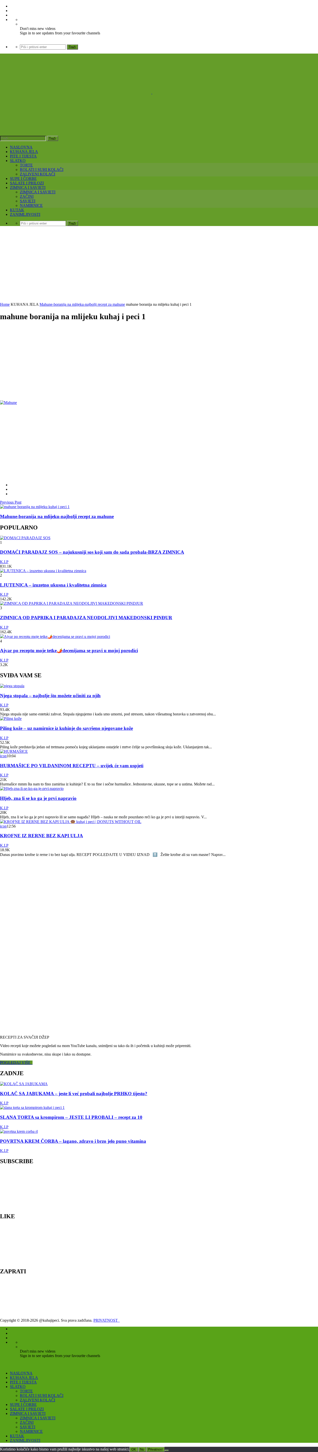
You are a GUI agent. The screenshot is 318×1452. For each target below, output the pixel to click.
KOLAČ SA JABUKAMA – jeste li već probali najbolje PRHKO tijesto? (73, 1093)
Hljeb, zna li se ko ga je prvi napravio (38, 798)
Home (5, 304)
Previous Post (10, 502)
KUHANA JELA (24, 152)
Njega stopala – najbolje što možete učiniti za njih (50, 695)
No (142, 1449)
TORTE (26, 165)
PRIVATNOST (106, 1320)
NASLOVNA (21, 147)
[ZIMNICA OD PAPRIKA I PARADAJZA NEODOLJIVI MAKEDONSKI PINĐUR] (71, 603)
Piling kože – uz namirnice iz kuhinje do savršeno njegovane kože (66, 728)
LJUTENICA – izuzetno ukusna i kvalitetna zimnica (53, 585)
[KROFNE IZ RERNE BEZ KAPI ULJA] (70, 822)
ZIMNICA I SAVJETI (27, 187)
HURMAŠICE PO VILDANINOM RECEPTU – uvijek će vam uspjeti (71, 765)
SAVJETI (27, 201)
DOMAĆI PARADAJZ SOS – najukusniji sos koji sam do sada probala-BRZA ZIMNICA (92, 552)
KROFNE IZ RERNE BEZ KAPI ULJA (41, 835)
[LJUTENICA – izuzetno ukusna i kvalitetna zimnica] (43, 571)
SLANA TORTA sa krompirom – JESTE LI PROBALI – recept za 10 (71, 1117)
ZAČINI (27, 196)
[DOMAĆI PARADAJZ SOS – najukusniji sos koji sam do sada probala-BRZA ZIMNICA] (25, 538)
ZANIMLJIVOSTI (25, 214)
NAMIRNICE (31, 205)
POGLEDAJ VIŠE (16, 1063)
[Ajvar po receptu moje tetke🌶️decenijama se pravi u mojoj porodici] (55, 636)
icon (3, 756)
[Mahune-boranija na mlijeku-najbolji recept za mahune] (35, 507)
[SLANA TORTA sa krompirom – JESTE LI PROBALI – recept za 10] (32, 1107)
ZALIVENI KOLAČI (37, 174)
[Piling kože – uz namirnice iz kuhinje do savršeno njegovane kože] (11, 718)
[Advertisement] (159, 265)
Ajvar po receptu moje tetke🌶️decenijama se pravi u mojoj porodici (69, 650)
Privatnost (155, 1449)
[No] (167, 1450)
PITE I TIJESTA (23, 156)
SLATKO (18, 160)
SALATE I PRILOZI (27, 183)
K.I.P (4, 562)
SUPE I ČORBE (23, 178)
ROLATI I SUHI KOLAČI (41, 169)
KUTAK (17, 210)
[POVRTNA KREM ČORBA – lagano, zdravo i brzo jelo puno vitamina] (19, 1131)
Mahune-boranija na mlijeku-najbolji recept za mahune (82, 304)
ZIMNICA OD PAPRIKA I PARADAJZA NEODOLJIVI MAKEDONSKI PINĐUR (86, 617)
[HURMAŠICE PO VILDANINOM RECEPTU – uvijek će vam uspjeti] (14, 751)
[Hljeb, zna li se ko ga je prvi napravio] (32, 788)
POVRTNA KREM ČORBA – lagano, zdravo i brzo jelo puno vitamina (73, 1141)
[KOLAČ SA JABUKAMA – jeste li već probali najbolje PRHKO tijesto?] (24, 1084)
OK (133, 1449)
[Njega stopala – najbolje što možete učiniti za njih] (12, 686)
